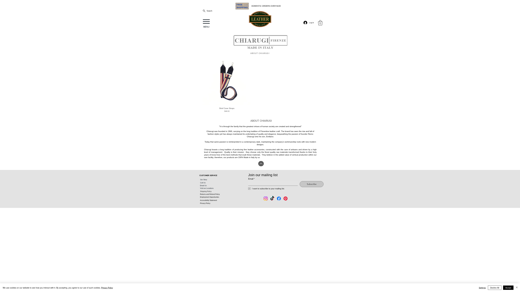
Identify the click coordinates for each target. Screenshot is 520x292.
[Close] (516, 288)
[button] (320, 22)
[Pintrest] (285, 198)
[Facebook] (279, 198)
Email (251, 179)
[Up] (261, 163)
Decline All (494, 287)
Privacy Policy (107, 287)
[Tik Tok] (272, 198)
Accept (508, 287)
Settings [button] (482, 287)
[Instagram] (265, 198)
